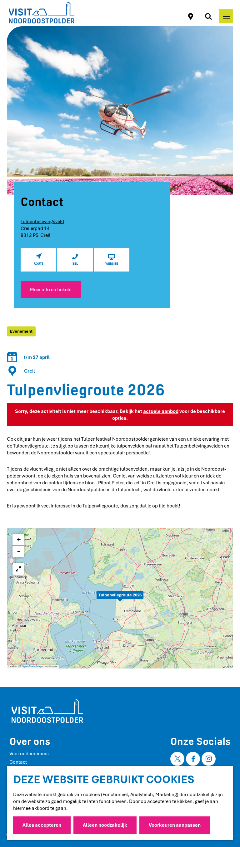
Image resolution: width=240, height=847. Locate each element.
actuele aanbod (160, 411)
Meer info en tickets (51, 289)
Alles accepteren (41, 825)
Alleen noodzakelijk (105, 825)
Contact (18, 762)
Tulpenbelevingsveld (42, 221)
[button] (120, 598)
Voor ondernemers (29, 754)
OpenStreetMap (32, 666)
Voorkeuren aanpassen (175, 825)
